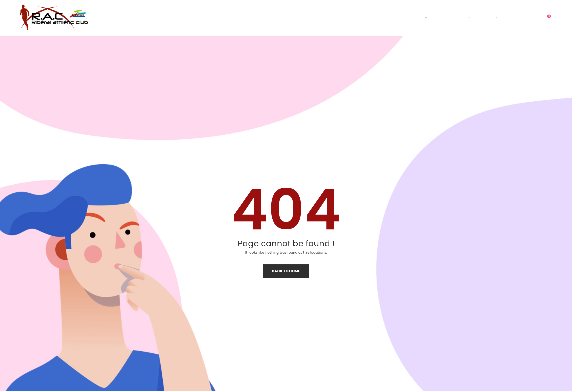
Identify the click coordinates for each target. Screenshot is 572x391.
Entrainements (449, 18)
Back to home (286, 271)
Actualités (384, 18)
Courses (485, 18)
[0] (545, 18)
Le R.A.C (414, 18)
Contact (518, 18)
